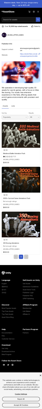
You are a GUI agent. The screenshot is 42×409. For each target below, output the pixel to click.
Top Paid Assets (7, 314)
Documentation (7, 333)
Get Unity (5, 348)
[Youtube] (4, 365)
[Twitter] (8, 365)
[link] (16, 257)
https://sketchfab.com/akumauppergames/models (29, 55)
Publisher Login (28, 292)
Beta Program (6, 354)
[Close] (40, 375)
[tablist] (21, 106)
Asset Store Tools (29, 290)
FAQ (3, 336)
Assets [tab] (5, 106)
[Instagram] (12, 365)
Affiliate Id (26, 314)
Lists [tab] (13, 106)
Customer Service (8, 339)
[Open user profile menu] (34, 12)
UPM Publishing (28, 298)
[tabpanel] (21, 184)
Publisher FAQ (28, 295)
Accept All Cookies (21, 405)
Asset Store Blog (8, 317)
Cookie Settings (21, 394)
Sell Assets (26, 283)
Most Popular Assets (9, 308)
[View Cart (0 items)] (29, 12)
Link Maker (26, 311)
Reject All (21, 399)
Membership (27, 308)
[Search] (38, 19)
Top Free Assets (7, 311)
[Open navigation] (38, 12)
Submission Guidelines (31, 287)
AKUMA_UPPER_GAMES (11, 159)
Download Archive (8, 351)
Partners (26, 333)
